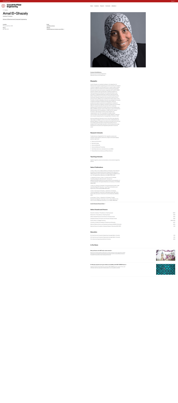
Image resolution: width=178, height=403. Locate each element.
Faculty (6, 10)
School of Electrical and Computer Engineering (15, 19)
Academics (96, 5)
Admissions (114, 5)
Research (102, 5)
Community (108, 5)
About (92, 5)
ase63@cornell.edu (51, 25)
